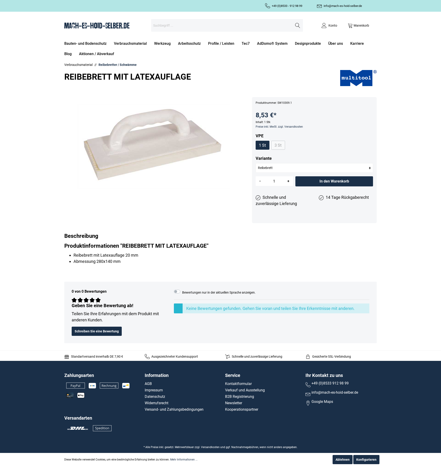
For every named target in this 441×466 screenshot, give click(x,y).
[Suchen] (297, 25)
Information (157, 375)
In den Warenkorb (334, 181)
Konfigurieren (366, 459)
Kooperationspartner (241, 409)
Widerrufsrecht (156, 403)
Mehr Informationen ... (184, 459)
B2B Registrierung (239, 396)
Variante (264, 158)
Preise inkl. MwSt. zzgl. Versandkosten (279, 126)
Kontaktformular (238, 384)
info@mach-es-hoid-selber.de (343, 6)
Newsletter (233, 403)
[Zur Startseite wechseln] (97, 25)
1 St (262, 145)
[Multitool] (358, 77)
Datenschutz (155, 396)
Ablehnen (343, 459)
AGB (148, 384)
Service (232, 375)
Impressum (154, 390)
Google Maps (322, 401)
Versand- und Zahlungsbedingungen (174, 409)
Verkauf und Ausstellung (245, 390)
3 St (278, 145)
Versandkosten (210, 447)
